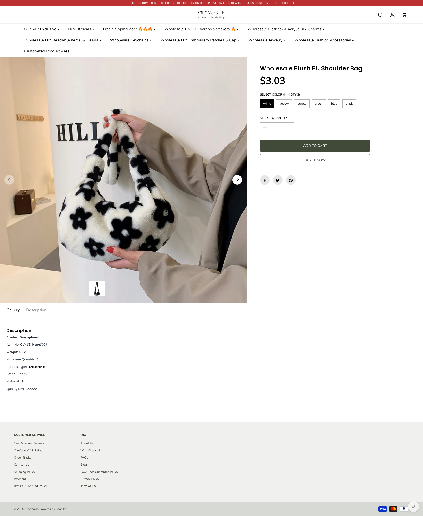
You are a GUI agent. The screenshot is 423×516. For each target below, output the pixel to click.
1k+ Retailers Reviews (29, 443)
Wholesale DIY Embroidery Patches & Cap (198, 40)
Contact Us (21, 465)
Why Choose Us (91, 450)
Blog (83, 465)
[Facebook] (265, 180)
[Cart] (404, 15)
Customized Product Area (47, 51)
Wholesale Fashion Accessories (323, 40)
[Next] (237, 180)
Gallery (13, 310)
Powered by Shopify (52, 509)
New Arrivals (80, 29)
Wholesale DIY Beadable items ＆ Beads (61, 40)
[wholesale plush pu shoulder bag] (123, 180)
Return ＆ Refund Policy (30, 486)
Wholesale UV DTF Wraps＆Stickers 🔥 (200, 29)
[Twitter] (278, 180)
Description (36, 310)
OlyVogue (31, 509)
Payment (20, 479)
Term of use (88, 486)
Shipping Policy (24, 472)
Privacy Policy (89, 479)
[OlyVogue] (211, 14)
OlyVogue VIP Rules (28, 450)
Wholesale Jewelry (266, 40)
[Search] (380, 15)
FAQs (84, 457)
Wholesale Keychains (130, 40)
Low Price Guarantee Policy (99, 472)
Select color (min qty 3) (280, 95)
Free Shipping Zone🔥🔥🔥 (128, 29)
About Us (87, 443)
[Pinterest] (291, 180)
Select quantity (273, 118)
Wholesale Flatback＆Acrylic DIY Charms (285, 29)
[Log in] (392, 15)
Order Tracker (23, 457)
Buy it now (315, 160)
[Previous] (9, 180)
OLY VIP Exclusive (41, 29)
